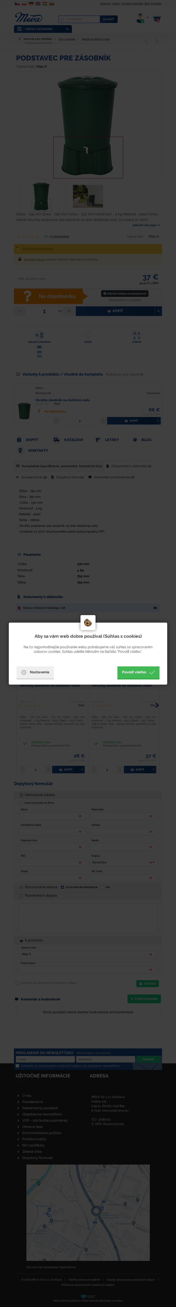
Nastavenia (39, 672)
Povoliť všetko (134, 672)
